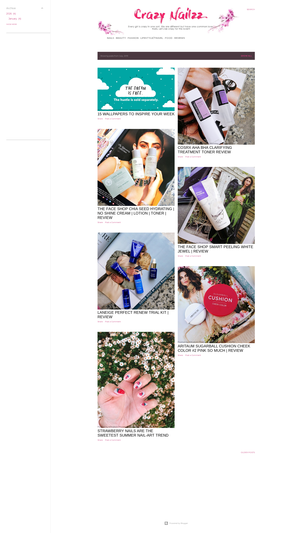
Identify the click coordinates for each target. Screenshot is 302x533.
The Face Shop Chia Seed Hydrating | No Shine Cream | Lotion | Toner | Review (136, 213)
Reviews (179, 38)
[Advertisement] (176, 492)
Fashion (133, 38)
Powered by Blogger (178, 523)
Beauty (121, 38)
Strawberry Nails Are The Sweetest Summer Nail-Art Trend (133, 433)
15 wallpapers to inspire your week (136, 114)
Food (168, 38)
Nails (110, 38)
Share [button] (100, 118)
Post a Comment (113, 118)
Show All (246, 56)
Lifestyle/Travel (151, 38)
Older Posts (248, 452)
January (14, 18)
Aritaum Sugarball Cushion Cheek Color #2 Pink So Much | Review (214, 348)
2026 (10, 13)
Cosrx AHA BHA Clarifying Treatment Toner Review (205, 149)
